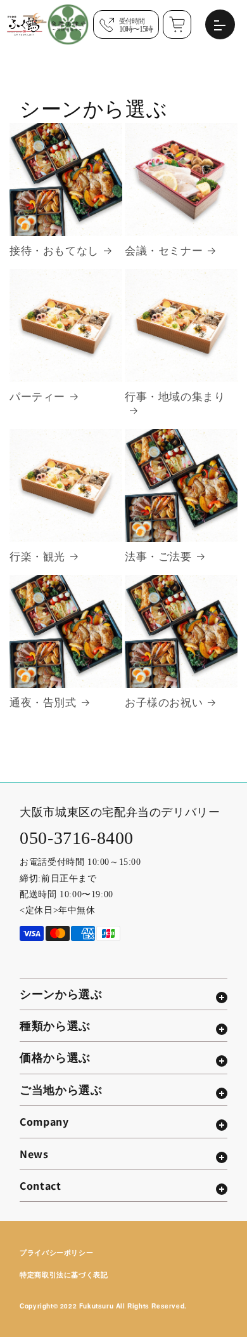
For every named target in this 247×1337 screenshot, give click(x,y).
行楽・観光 (37, 557)
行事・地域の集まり (175, 397)
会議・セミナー (164, 251)
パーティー (37, 397)
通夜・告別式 (43, 703)
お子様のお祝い (164, 703)
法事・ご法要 (158, 557)
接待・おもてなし (54, 251)
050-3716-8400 (77, 838)
